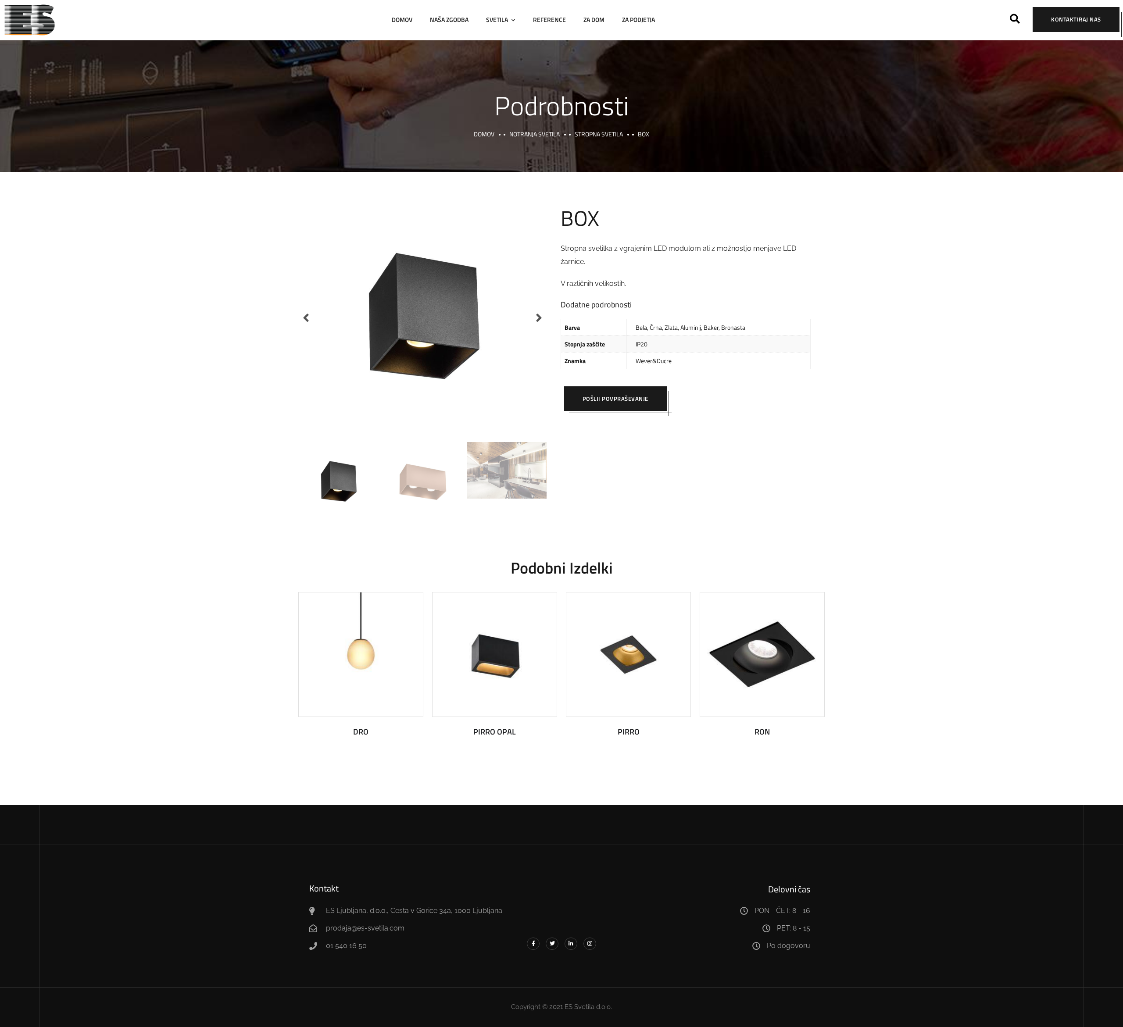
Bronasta (733, 327)
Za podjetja (638, 19)
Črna (656, 327)
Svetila (497, 19)
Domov (402, 19)
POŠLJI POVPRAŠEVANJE (615, 398)
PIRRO (629, 732)
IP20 (641, 344)
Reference (549, 19)
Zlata (671, 327)
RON (762, 732)
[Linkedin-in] (571, 944)
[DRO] (360, 654)
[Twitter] (552, 944)
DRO (360, 732)
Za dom (593, 19)
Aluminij (690, 327)
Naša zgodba (449, 19)
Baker (711, 327)
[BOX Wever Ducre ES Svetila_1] (422, 318)
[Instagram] (589, 944)
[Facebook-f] (533, 944)
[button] (1015, 19)
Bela (641, 327)
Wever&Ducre (654, 360)
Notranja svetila (534, 134)
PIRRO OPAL (494, 732)
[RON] (762, 654)
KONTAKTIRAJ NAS (1076, 19)
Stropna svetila (599, 134)
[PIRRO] (628, 654)
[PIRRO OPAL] (494, 654)
